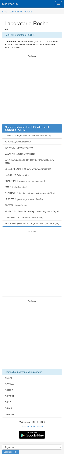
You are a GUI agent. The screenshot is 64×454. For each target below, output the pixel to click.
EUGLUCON (30, 193)
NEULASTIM (32, 223)
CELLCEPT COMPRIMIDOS (28, 168)
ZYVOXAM (9, 383)
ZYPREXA (9, 396)
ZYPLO (8, 402)
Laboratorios (16, 11)
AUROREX (18, 141)
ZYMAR (8, 408)
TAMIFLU (16, 187)
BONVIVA (29, 161)
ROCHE (28, 11)
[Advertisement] (32, 89)
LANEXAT (28, 135)
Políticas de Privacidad (32, 426)
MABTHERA (24, 217)
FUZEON (17, 174)
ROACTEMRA (25, 180)
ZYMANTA (9, 414)
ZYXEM (8, 377)
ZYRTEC (9, 390)
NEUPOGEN (32, 211)
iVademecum (10, 4)
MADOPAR (20, 153)
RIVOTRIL (16, 205)
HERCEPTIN (24, 199)
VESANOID (19, 147)
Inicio (4, 11)
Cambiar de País (10, 451)
